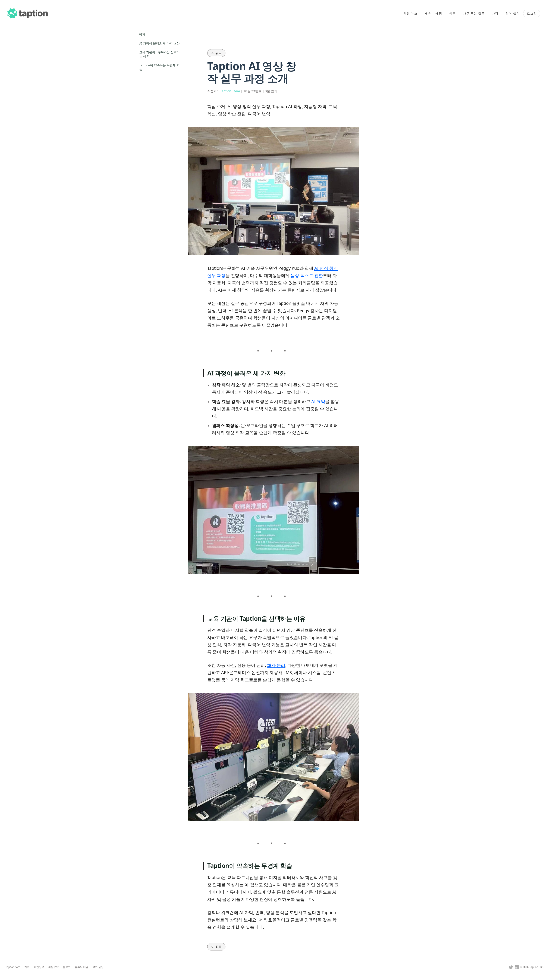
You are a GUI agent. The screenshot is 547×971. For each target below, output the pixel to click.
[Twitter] (511, 967)
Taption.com (13, 967)
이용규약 (53, 967)
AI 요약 (318, 401)
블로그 (67, 967)
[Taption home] (28, 13)
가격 (26, 967)
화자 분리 (276, 665)
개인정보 (39, 967)
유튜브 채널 (81, 967)
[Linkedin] (517, 967)
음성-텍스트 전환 (307, 275)
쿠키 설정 (98, 967)
